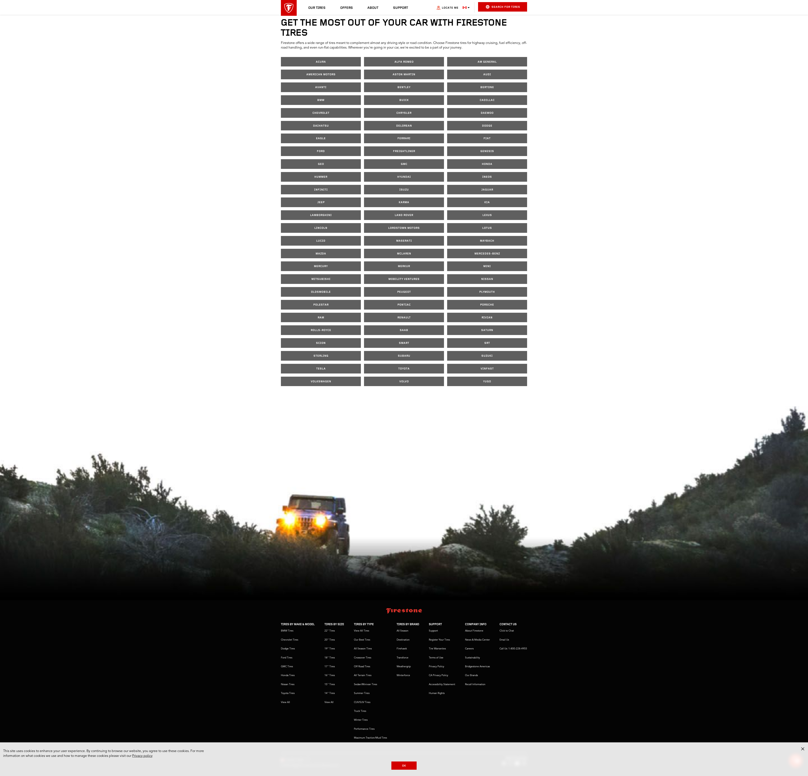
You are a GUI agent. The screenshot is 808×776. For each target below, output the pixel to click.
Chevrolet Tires (289, 640)
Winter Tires (361, 720)
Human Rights (437, 693)
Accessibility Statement (442, 684)
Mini (487, 266)
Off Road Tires (362, 666)
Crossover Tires (362, 658)
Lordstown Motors (404, 228)
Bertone (487, 87)
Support (400, 8)
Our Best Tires (362, 640)
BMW (320, 100)
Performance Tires (364, 729)
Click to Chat (507, 631)
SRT (487, 343)
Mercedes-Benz (487, 253)
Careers (469, 649)
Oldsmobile (321, 292)
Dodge (487, 125)
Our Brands (471, 675)
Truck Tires (360, 711)
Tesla (321, 368)
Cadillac (487, 100)
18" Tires (329, 658)
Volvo (404, 381)
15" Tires (329, 684)
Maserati (404, 241)
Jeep (321, 202)
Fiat (487, 138)
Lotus (487, 228)
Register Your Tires (439, 640)
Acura (321, 62)
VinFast (487, 368)
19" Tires (329, 649)
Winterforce (403, 675)
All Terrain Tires (362, 675)
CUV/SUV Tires (362, 702)
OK (404, 765)
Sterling (321, 356)
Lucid (321, 241)
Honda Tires (288, 675)
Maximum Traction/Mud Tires (370, 738)
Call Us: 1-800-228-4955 (513, 649)
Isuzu (404, 189)
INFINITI (321, 189)
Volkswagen (321, 381)
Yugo (487, 381)
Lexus (487, 215)
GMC (404, 164)
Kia (487, 202)
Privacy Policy (436, 666)
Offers (346, 8)
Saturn (487, 330)
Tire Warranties (437, 649)
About (372, 8)
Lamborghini (321, 215)
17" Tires (329, 666)
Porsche (487, 304)
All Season (402, 631)
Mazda (321, 253)
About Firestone (474, 631)
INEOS (487, 177)
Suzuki (487, 356)
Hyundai (404, 177)
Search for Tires (506, 7)
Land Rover (404, 215)
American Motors (321, 74)
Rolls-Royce (321, 330)
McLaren (404, 253)
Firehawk (402, 649)
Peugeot (404, 292)
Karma (404, 202)
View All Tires (361, 631)
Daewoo (487, 113)
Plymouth (487, 292)
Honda (487, 164)
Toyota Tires (288, 693)
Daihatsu (321, 125)
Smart (404, 343)
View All (285, 702)
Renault (404, 317)
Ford (321, 151)
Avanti (321, 87)
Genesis (487, 151)
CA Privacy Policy (438, 675)
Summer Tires (361, 693)
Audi (487, 74)
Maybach (487, 241)
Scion (321, 343)
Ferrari (404, 138)
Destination (403, 640)
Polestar (321, 304)
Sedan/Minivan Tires (365, 684)
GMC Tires (287, 666)
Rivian (487, 317)
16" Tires (329, 675)
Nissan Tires (287, 684)
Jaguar (487, 189)
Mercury (321, 266)
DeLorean (404, 125)
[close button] (803, 749)
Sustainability (472, 658)
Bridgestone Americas (477, 666)
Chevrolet (321, 113)
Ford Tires (286, 658)
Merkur (404, 266)
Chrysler (404, 113)
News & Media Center (477, 640)
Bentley (404, 87)
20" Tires (329, 640)
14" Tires (329, 693)
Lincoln (320, 228)
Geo (321, 164)
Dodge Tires (288, 649)
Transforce (402, 658)
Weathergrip (404, 666)
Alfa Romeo (404, 62)
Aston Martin (404, 74)
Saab (404, 330)
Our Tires (317, 8)
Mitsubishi (321, 279)
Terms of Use (436, 658)
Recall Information (475, 684)
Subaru (404, 356)
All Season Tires (363, 649)
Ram (321, 317)
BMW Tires (287, 631)
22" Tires (329, 631)
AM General (487, 62)
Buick (404, 100)
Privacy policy (142, 756)
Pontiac (404, 304)
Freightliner (404, 151)
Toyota (404, 368)
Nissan (487, 279)
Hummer (320, 177)
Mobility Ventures (404, 279)
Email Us (504, 640)
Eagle (321, 138)
